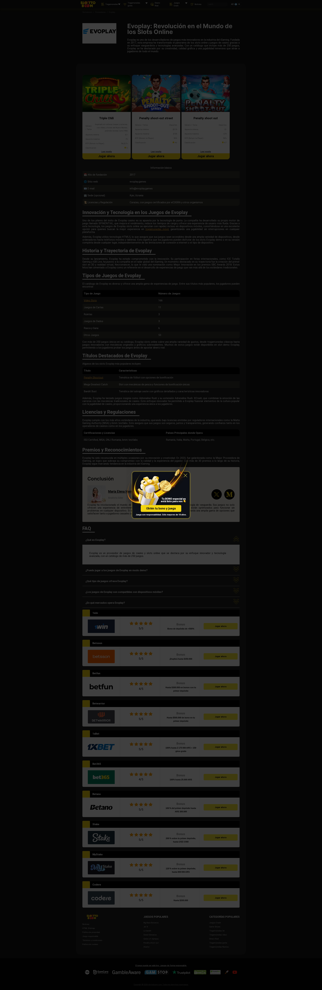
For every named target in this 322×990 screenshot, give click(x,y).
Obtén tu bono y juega (161, 508)
